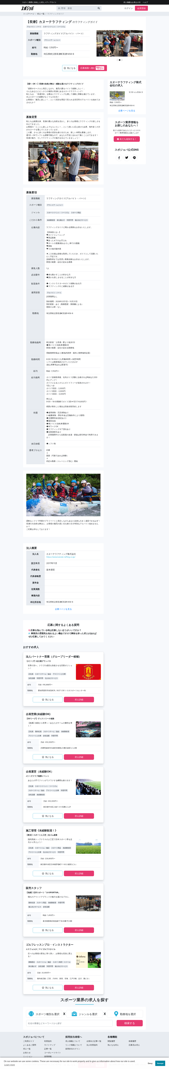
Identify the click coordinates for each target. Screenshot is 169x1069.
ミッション (27, 1056)
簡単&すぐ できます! (100, 68)
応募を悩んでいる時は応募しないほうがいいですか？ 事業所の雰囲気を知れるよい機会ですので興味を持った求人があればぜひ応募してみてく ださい (62, 633)
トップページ (28, 14)
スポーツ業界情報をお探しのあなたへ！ (127, 124)
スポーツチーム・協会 (43, 674)
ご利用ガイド (28, 1041)
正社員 (31, 674)
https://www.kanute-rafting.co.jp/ (60, 557)
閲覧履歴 (111, 1041)
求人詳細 (79, 699)
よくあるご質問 (29, 1045)
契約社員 (38, 731)
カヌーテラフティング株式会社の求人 (125, 84)
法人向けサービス (51, 678)
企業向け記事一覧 (93, 1041)
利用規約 (48, 1041)
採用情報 (48, 1056)
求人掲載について (72, 1041)
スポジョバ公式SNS (127, 149)
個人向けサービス (81, 220)
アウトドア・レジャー (52, 40)
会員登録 (141, 8)
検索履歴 (132, 1041)
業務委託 (32, 962)
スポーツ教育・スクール (61, 962)
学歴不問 (70, 220)
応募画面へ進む (92, 68)
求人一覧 (40, 14)
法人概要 (31, 548)
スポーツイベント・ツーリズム (54, 27)
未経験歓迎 (51, 220)
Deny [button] (150, 1063)
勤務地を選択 (127, 1014)
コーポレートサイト (52, 1052)
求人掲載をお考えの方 (132, 2)
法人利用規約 (92, 1045)
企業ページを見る (63, 609)
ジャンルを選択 (87, 1014)
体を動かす (61, 220)
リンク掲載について (73, 1045)
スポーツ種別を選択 (47, 1014)
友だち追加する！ (128, 139)
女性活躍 (32, 678)
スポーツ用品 (76, 213)
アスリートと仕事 (59, 674)
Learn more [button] (9, 1065)
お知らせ (26, 1052)
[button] (101, 46)
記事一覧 (48, 1049)
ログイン (128, 8)
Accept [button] (160, 1063)
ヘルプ (145, 2)
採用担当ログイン (72, 1049)
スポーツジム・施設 (42, 848)
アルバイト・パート (34, 27)
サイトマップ (49, 1045)
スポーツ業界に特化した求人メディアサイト (39, 2)
